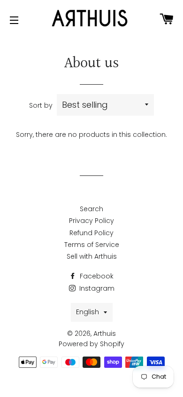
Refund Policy (91, 233)
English (87, 312)
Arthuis (104, 333)
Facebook (96, 276)
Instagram (95, 288)
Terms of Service (91, 244)
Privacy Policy (91, 220)
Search (91, 209)
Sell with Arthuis (92, 256)
